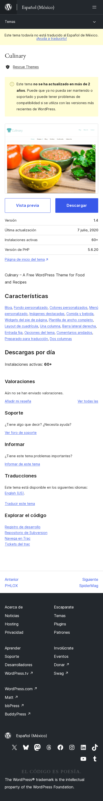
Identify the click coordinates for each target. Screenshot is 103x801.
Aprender (13, 648)
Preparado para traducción (26, 339)
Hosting (11, 624)
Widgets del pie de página (26, 320)
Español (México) (31, 735)
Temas (10, 22)
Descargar (77, 205)
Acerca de (14, 607)
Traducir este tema (20, 504)
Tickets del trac (17, 544)
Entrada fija (14, 332)
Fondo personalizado (31, 307)
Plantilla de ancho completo (71, 320)
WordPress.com (21, 688)
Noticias (12, 615)
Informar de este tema (22, 464)
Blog (8, 307)
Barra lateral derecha (79, 326)
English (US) (14, 493)
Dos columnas (61, 339)
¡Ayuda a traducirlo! (51, 38)
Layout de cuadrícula (21, 326)
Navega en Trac (17, 538)
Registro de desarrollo (22, 527)
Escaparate (64, 607)
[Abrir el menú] (95, 7)
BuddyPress (18, 714)
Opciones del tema (39, 332)
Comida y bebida (79, 314)
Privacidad (14, 632)
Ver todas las (88, 401)
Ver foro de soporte (21, 433)
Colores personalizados (68, 307)
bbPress (14, 705)
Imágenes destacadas (46, 314)
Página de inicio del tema (25, 259)
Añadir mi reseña (18, 401)
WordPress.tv (19, 673)
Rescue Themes (26, 67)
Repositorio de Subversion (26, 533)
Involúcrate (64, 648)
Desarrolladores (18, 664)
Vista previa (27, 205)
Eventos (61, 656)
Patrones (62, 632)
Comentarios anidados (74, 332)
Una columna (50, 326)
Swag (61, 673)
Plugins (60, 624)
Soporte (12, 656)
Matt (11, 697)
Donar (61, 664)
